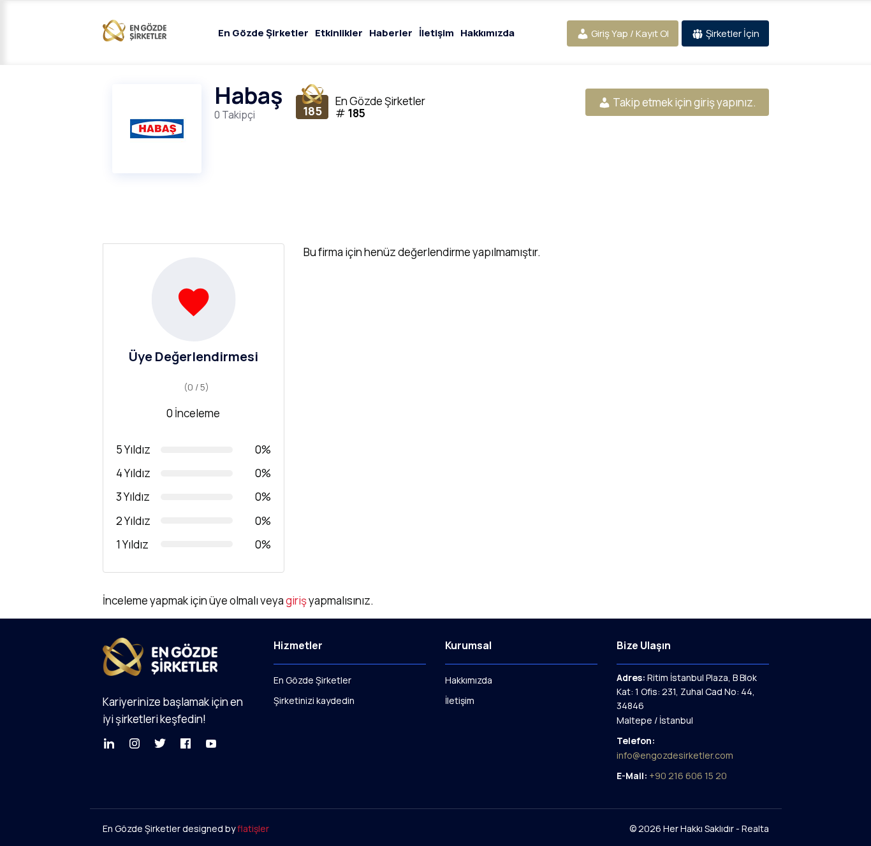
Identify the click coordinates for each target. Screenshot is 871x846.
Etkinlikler (339, 32)
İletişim (436, 32)
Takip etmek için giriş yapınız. (683, 102)
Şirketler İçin (731, 33)
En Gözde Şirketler (263, 32)
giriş (296, 600)
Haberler (391, 32)
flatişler (253, 828)
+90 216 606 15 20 (688, 776)
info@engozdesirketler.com (675, 755)
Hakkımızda (487, 32)
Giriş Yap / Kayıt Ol (629, 33)
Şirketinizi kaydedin (314, 700)
